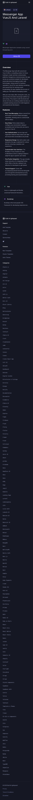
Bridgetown (6, 318)
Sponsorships (6, 237)
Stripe (5, 679)
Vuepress (5, 733)
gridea (5, 461)
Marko (4, 519)
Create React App (8, 359)
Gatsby (5, 451)
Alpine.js (6, 267)
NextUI (5, 563)
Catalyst (5, 331)
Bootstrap (6, 314)
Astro (4, 287)
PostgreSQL (6, 750)
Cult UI (5, 362)
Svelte (5, 692)
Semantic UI (6, 655)
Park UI (5, 590)
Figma (4, 417)
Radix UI (5, 617)
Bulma (4, 325)
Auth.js (5, 294)
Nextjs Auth (6, 553)
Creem (4, 583)
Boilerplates (7, 311)
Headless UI (6, 471)
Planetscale (6, 600)
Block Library (7, 304)
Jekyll (5, 488)
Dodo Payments (7, 580)
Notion (5, 566)
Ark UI (5, 284)
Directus (5, 382)
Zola (4, 743)
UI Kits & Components (9, 716)
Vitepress (6, 726)
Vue (4, 730)
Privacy (5, 788)
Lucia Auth (6, 508)
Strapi (5, 675)
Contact (5, 234)
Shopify (5, 658)
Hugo (4, 485)
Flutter (5, 430)
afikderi (8, 10)
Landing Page (7, 495)
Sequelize (6, 767)
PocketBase (6, 774)
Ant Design (6, 280)
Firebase (5, 420)
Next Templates (7, 250)
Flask (4, 423)
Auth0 (4, 291)
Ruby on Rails (7, 621)
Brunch (5, 321)
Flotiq (5, 427)
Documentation (7, 393)
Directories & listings (10, 379)
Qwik (4, 614)
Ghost (4, 457)
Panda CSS (6, 587)
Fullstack (6, 444)
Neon (4, 760)
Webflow (5, 740)
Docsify (5, 389)
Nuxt (4, 570)
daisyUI (5, 365)
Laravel (5, 498)
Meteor (5, 532)
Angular (5, 274)
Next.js (5, 556)
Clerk (4, 338)
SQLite (5, 757)
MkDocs (5, 539)
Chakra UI (6, 335)
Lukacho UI (6, 512)
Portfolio (6, 604)
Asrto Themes (6, 257)
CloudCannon (6, 342)
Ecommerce (6, 400)
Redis (4, 747)
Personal (5, 597)
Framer (5, 437)
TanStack (5, 703)
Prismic (5, 611)
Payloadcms (6, 594)
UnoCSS (5, 720)
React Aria (6, 628)
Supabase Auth (7, 689)
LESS (4, 505)
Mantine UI (6, 515)
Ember (4, 410)
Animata (5, 277)
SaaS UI (5, 645)
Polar (4, 577)
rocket (5, 641)
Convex (5, 352)
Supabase (5, 686)
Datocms (5, 372)
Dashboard (6, 369)
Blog (4, 308)
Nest (4, 546)
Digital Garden (7, 376)
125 (16, 10)
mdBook (5, 525)
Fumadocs (5, 447)
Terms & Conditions (8, 792)
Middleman (6, 536)
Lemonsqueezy (7, 502)
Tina (4, 709)
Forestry (5, 434)
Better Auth (6, 297)
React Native (7, 631)
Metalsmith (6, 529)
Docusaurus (6, 396)
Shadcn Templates (8, 254)
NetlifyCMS (6, 549)
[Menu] (29, 2)
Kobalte (5, 491)
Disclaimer (5, 795)
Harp (4, 468)
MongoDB (5, 543)
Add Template (7, 227)
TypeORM (5, 764)
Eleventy (5, 406)
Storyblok (6, 672)
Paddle (5, 573)
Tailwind (5, 699)
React (4, 624)
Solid (4, 665)
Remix (4, 638)
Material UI (6, 522)
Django (5, 386)
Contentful (6, 348)
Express (5, 413)
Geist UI (5, 454)
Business (5, 328)
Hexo (4, 474)
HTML (4, 481)
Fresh (4, 440)
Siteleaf (5, 662)
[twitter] (16, 241)
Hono (4, 478)
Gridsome (5, 464)
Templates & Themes (9, 706)
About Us (5, 230)
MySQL (4, 754)
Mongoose (5, 771)
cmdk (4, 345)
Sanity (5, 648)
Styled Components (8, 682)
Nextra (5, 560)
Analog (5, 270)
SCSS (4, 651)
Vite (4, 723)
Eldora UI (6, 403)
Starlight (6, 669)
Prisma (5, 607)
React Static (7, 634)
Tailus (5, 696)
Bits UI (5, 301)
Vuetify (5, 737)
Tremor (5, 713)
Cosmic (5, 355)
